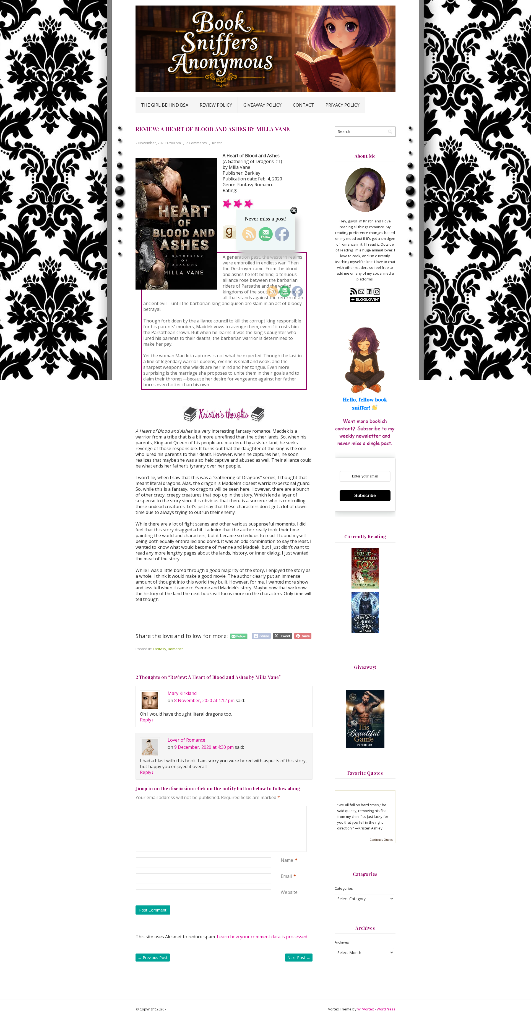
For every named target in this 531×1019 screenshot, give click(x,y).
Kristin (217, 142)
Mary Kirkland (182, 693)
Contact (303, 105)
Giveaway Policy (262, 105)
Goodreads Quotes (381, 840)
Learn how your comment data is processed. (262, 937)
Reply (146, 720)
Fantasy (159, 648)
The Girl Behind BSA (164, 105)
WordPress (386, 1009)
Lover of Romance (186, 740)
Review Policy (216, 105)
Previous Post (153, 957)
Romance (176, 648)
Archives (342, 942)
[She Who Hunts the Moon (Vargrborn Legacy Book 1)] (365, 631)
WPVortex (365, 1009)
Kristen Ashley (370, 828)
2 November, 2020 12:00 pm (158, 142)
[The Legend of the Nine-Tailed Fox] (365, 587)
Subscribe (365, 495)
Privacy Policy (343, 105)
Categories (344, 888)
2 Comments (196, 142)
